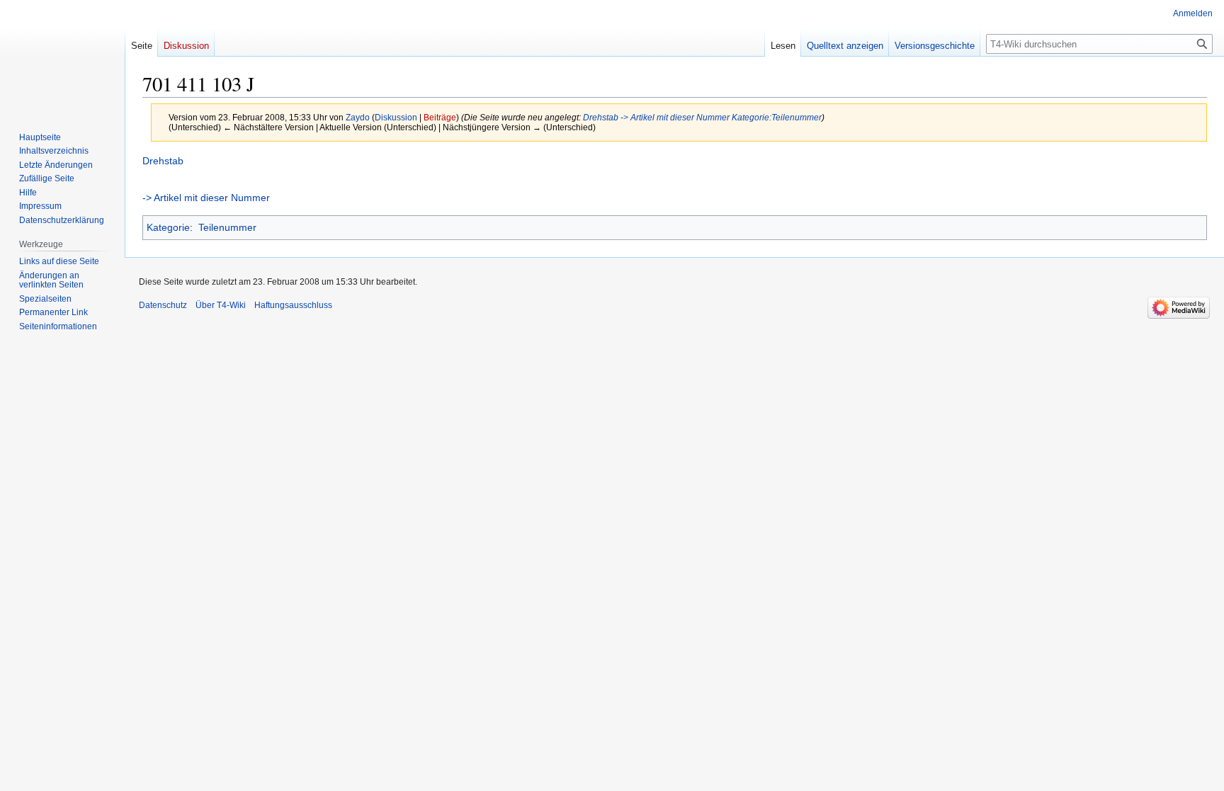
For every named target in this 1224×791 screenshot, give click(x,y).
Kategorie (168, 227)
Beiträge (440, 117)
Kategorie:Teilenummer (777, 117)
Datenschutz (163, 305)
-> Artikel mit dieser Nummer (675, 117)
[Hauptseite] (62, 56)
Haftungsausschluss (293, 305)
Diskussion (396, 117)
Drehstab (600, 117)
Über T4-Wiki (221, 305)
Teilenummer (227, 227)
